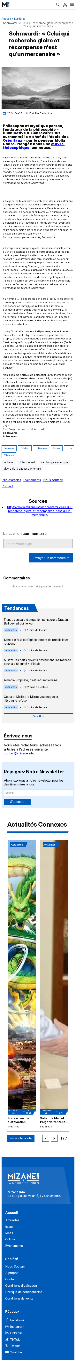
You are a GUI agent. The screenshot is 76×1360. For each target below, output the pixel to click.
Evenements (32, 480)
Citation (25, 448)
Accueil (6, 18)
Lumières (19, 18)
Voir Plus (38, 716)
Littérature (41, 448)
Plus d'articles (11, 480)
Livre (69, 448)
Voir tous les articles (21, 1138)
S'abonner (17, 801)
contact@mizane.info (19, 753)
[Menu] (72, 4)
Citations (9, 455)
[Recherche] (58, 4)
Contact (7, 486)
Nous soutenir (53, 480)
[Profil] (65, 4)
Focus (56, 448)
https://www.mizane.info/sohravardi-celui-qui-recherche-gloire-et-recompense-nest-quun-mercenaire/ (39, 511)
